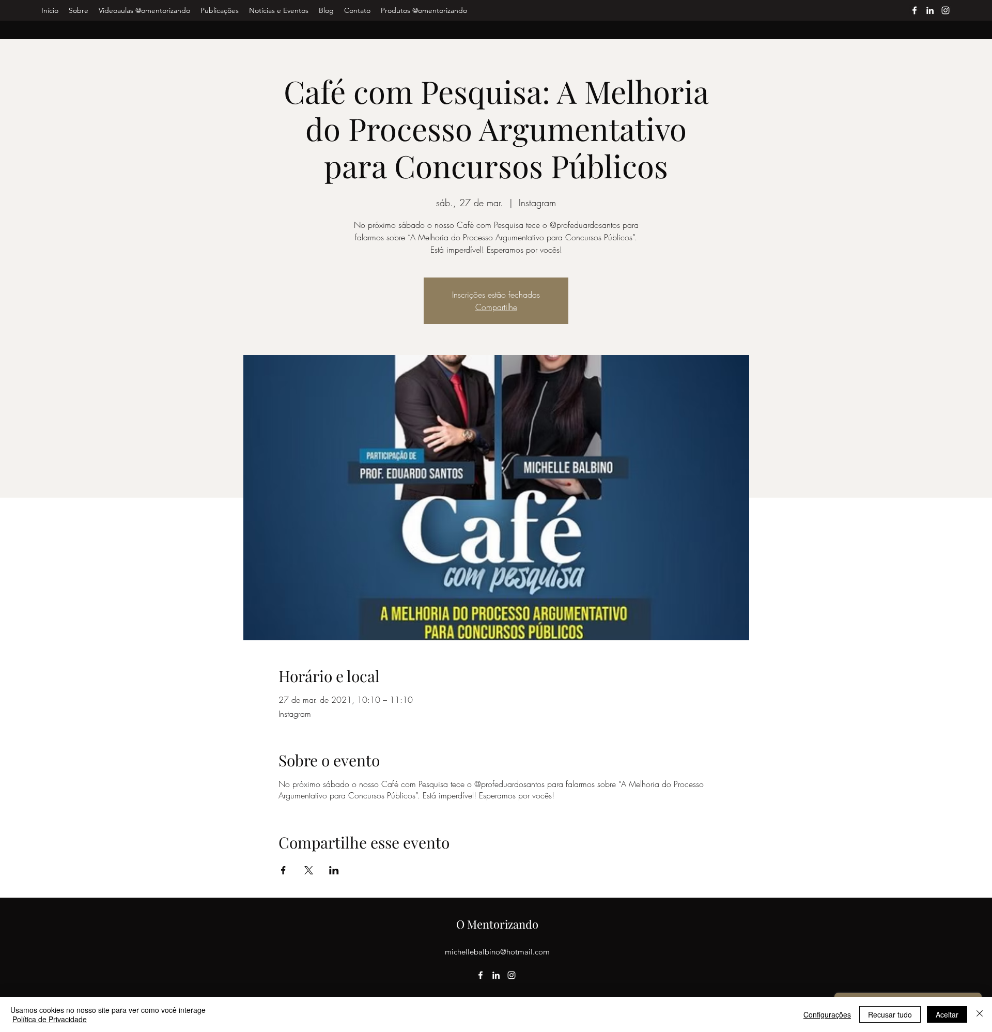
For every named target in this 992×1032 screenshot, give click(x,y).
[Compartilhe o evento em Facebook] (283, 870)
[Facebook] (914, 10)
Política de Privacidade (49, 1019)
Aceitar (947, 1014)
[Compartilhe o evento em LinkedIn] (334, 870)
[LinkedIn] (930, 10)
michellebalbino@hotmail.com (497, 952)
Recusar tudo (890, 1014)
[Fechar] (979, 1014)
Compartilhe (496, 307)
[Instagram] (945, 10)
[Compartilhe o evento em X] (309, 870)
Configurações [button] (827, 1014)
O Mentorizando (497, 924)
